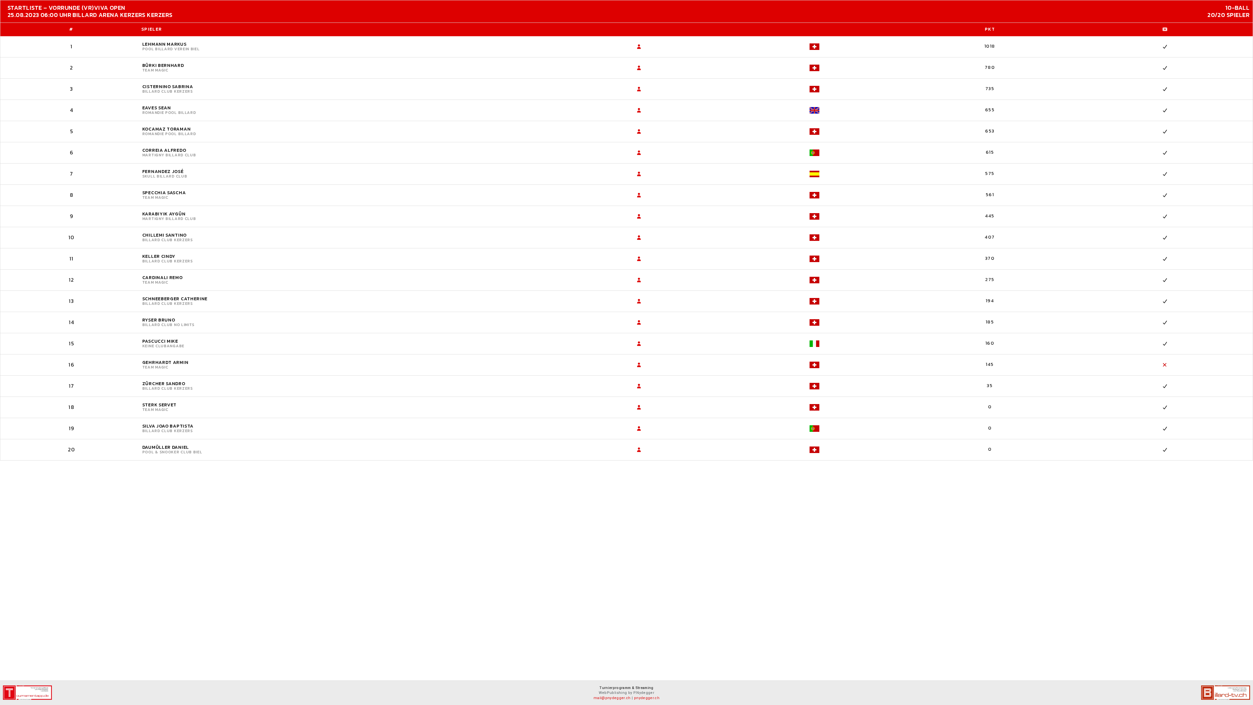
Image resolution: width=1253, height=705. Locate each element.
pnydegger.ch (646, 698)
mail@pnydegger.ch (612, 698)
